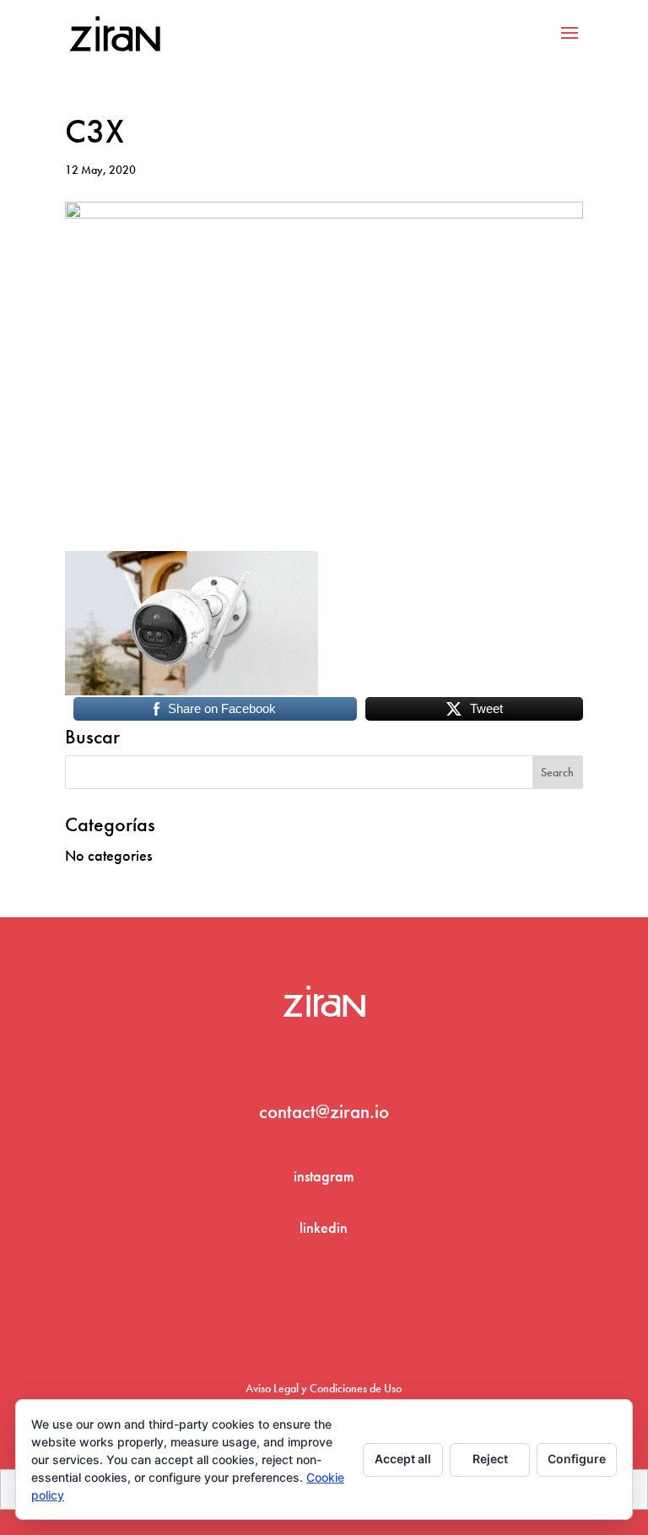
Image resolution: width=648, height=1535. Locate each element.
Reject (490, 1458)
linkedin (324, 1227)
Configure (577, 1458)
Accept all (403, 1458)
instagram (324, 1176)
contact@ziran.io (324, 1111)
